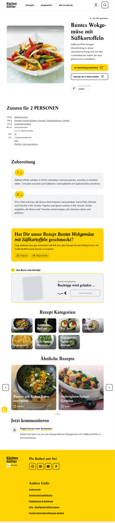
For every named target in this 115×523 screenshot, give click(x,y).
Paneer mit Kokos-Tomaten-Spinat (31, 398)
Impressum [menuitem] (35, 489)
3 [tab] (59, 414)
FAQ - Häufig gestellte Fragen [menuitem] (44, 507)
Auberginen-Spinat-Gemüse (75, 398)
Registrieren (27, 428)
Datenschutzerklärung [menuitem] (40, 495)
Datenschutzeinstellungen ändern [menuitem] (46, 513)
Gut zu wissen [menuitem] (66, 5)
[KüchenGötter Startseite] (11, 5)
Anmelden (46, 428)
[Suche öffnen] (105, 5)
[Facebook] (56, 466)
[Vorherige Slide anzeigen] (5, 387)
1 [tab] (55, 414)
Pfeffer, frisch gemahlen (26, 144)
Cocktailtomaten (22, 123)
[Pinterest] (40, 466)
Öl (15, 134)
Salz (16, 140)
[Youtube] (48, 466)
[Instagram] (32, 466)
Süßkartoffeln (21, 117)
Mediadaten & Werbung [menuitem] (41, 501)
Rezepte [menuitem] (30, 5)
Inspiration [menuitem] (46, 5)
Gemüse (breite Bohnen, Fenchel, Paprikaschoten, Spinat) (42, 120)
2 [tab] (57, 414)
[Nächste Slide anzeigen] (109, 387)
